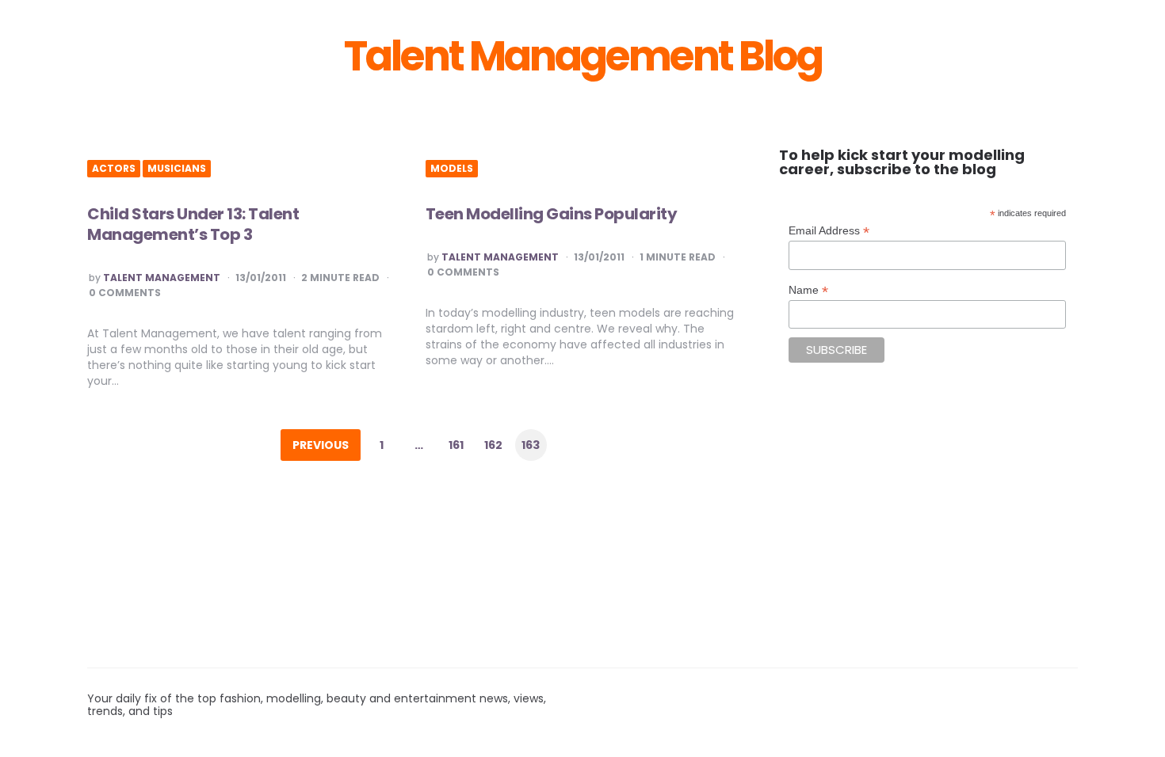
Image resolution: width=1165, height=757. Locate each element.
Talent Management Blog (583, 56)
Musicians (176, 168)
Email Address (829, 230)
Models (451, 168)
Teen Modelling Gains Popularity (552, 214)
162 (493, 445)
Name (808, 290)
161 (456, 445)
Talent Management (161, 277)
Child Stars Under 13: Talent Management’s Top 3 (193, 224)
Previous (320, 445)
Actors (114, 168)
